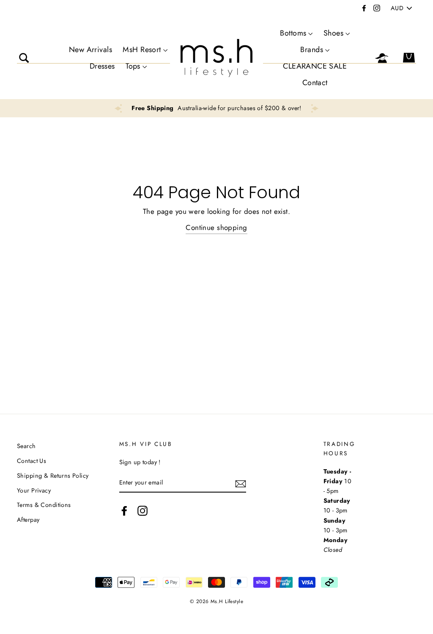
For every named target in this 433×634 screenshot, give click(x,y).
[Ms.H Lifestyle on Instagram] (142, 510)
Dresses (102, 66)
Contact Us (31, 461)
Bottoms (293, 33)
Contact (315, 82)
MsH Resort (142, 49)
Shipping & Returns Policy (53, 475)
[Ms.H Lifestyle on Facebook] (124, 510)
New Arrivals (90, 49)
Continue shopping (216, 227)
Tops (133, 66)
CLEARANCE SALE (315, 66)
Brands (311, 49)
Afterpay (28, 519)
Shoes (333, 33)
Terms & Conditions (44, 505)
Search (26, 446)
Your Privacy (34, 490)
